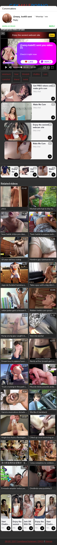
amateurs (6, 74)
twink (25, 79)
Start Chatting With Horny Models (5, 523)
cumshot (6, 79)
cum (45, 74)
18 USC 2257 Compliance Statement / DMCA (24, 541)
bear (16, 74)
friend (16, 79)
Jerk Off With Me (27, 523)
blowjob (25, 74)
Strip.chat (37, 92)
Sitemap (48, 541)
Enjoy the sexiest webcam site (26, 35)
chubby (36, 74)
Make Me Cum (39, 104)
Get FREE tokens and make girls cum (43, 87)
